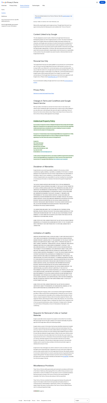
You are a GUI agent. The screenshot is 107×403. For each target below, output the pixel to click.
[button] (97, 2)
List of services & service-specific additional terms (10, 20)
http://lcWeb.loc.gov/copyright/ (60, 159)
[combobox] (82, 400)
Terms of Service (24, 5)
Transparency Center (46, 400)
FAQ (44, 5)
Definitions (4, 16)
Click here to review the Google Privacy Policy (43, 93)
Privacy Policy (13, 5)
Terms (3, 9)
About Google (27, 400)
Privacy (33, 400)
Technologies (35, 5)
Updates (3, 13)
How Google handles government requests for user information (9, 25)
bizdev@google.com (53, 76)
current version (66, 16)
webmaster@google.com (46, 151)
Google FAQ (65, 356)
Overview (4, 5)
